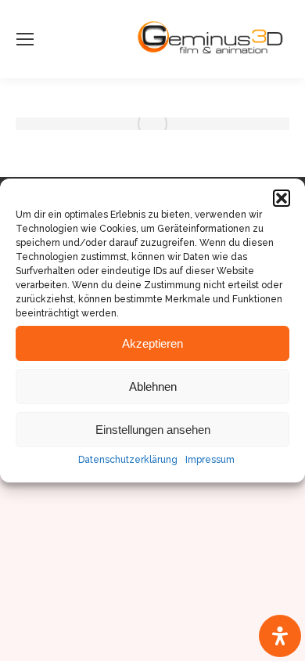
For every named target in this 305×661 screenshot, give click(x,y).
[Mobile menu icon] (25, 39)
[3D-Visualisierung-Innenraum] (152, 123)
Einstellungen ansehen (152, 429)
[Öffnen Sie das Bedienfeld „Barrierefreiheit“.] (280, 636)
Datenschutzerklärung (128, 459)
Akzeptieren (152, 343)
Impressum (210, 459)
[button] (281, 198)
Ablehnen (153, 386)
